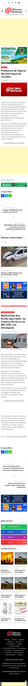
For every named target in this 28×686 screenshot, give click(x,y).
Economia (8, 650)
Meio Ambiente (10, 655)
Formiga (23, 616)
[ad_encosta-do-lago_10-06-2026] (14, 59)
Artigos (3, 616)
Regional (9, 270)
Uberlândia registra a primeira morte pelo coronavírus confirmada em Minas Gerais (14, 227)
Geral (16, 568)
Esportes (8, 652)
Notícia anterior (9, 208)
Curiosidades (22, 648)
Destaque (3, 270)
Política (20, 655)
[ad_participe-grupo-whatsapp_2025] (14, 184)
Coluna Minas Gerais (20, 566)
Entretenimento (19, 650)
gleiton (5, 80)
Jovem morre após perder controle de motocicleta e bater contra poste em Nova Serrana (13, 468)
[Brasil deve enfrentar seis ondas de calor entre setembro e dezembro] (7, 558)
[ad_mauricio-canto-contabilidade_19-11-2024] (14, 294)
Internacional (11, 644)
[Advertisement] (14, 32)
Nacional (18, 642)
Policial (14, 639)
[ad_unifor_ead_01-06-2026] (14, 286)
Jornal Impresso (18, 652)
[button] (2, 242)
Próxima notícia (19, 223)
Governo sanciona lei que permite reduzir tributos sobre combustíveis (15, 485)
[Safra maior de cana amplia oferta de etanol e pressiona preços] (21, 558)
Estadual (10, 642)
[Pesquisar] (26, 11)
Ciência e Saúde (5, 566)
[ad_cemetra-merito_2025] (14, 51)
